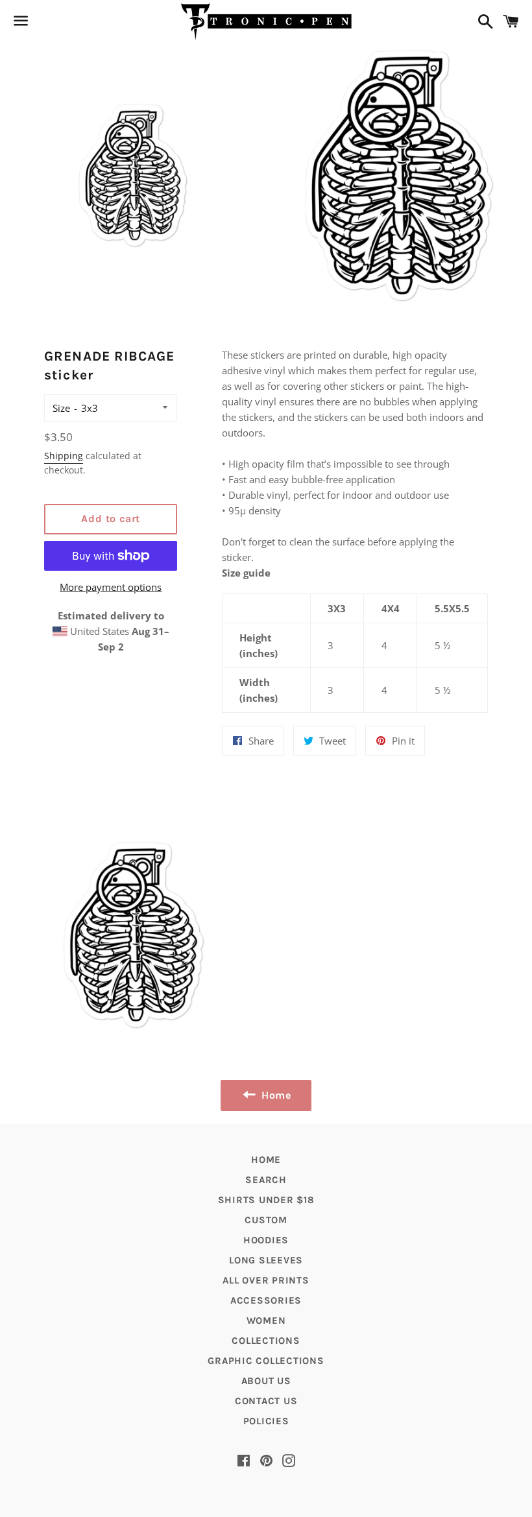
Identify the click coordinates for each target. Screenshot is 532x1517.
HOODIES (266, 1240)
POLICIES (266, 1421)
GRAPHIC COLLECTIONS (266, 1361)
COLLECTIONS (266, 1340)
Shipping (63, 455)
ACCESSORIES (266, 1300)
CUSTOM (266, 1220)
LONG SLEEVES (266, 1260)
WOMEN (266, 1320)
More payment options (111, 586)
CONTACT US (266, 1401)
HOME (266, 1159)
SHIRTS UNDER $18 (266, 1200)
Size (61, 407)
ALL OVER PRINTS (266, 1280)
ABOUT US (266, 1381)
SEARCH (266, 1180)
